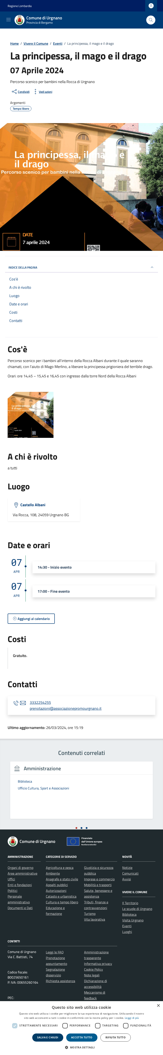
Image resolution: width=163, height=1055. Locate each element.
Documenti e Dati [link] (20, 907)
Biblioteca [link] (129, 914)
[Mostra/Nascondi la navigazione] (8, 19)
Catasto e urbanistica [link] (61, 896)
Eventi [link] (127, 926)
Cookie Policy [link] (93, 969)
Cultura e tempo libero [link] (62, 902)
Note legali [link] (92, 975)
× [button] (158, 1005)
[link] (40, 20)
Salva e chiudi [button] (47, 1037)
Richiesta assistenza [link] (60, 980)
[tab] (76, 828)
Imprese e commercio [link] (99, 879)
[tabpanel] (81, 793)
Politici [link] (12, 890)
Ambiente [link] (53, 873)
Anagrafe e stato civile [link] (62, 879)
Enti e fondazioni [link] (20, 884)
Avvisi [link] (126, 879)
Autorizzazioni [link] (56, 890)
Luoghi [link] (127, 931)
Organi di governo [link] (20, 867)
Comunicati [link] (130, 873)
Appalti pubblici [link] (57, 884)
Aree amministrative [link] (22, 873)
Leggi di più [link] (132, 1018)
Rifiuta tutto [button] (115, 1037)
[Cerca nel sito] (150, 20)
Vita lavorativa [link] (94, 919)
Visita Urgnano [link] (132, 920)
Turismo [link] (90, 913)
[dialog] (81, 1028)
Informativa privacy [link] (98, 963)
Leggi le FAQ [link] (55, 952)
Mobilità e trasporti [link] (98, 884)
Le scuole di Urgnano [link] (137, 908)
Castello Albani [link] (32, 505)
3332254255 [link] (40, 702)
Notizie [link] (127, 867)
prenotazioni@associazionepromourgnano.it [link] (65, 708)
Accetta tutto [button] (82, 1037)
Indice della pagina (22, 267)
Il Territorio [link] (130, 903)
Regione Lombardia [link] (20, 6)
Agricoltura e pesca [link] (59, 867)
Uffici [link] (11, 879)
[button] (81, 1047)
